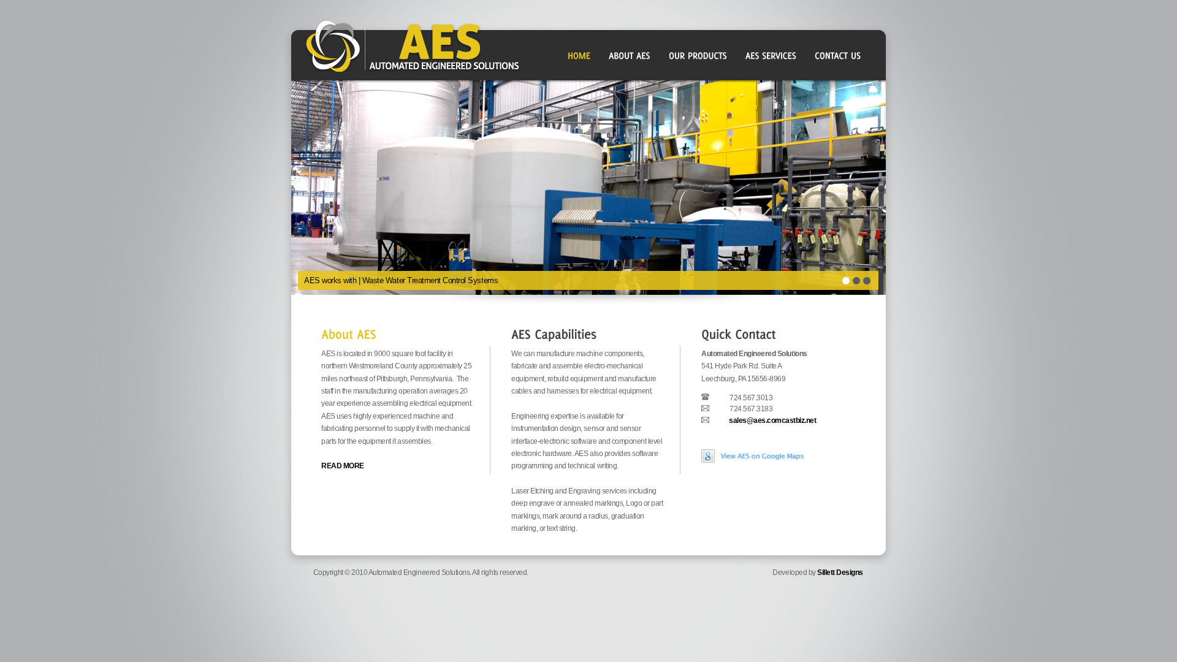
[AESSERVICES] (770, 55)
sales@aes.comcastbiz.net (772, 420)
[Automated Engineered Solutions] (755, 463)
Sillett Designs (840, 572)
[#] (348, 333)
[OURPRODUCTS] (698, 55)
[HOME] (579, 55)
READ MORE (342, 466)
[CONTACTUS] (838, 55)
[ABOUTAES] (629, 55)
